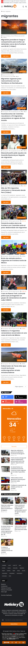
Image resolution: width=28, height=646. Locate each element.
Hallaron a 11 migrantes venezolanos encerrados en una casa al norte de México (14, 334)
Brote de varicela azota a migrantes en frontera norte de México (13, 262)
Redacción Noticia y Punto (8, 37)
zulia (10, 577)
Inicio (3, 13)
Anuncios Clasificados (6, 596)
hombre (3, 569)
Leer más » (6, 57)
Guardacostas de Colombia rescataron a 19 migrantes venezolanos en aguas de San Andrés (13, 118)
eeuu (20, 567)
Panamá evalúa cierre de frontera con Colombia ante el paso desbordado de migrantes (14, 227)
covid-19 (15, 567)
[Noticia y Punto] (10, 8)
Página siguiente (19, 388)
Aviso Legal (4, 593)
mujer (14, 572)
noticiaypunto (5, 113)
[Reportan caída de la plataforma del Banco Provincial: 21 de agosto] (5, 454)
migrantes (22, 569)
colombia (4, 567)
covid (9, 567)
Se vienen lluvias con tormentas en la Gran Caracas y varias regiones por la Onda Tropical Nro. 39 (13, 2)
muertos (8, 572)
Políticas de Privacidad (6, 591)
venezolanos (19, 575)
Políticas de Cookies (6, 589)
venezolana (4, 575)
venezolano (11, 575)
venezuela (4, 577)
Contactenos (16, 640)
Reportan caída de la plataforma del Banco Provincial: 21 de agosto (17, 453)
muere (3, 572)
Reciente (14, 448)
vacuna (23, 572)
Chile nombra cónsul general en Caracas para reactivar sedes (18, 481)
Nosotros (3, 586)
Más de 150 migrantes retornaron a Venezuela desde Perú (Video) (13, 192)
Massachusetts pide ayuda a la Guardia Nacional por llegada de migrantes (13, 157)
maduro (9, 569)
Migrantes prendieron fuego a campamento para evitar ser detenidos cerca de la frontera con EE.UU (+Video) (13, 44)
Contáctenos (4, 587)
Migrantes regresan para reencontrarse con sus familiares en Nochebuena (11, 82)
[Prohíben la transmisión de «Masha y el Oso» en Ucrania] (5, 489)
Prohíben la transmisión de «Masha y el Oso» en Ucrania (18, 488)
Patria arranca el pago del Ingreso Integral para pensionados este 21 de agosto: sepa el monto (18, 462)
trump (18, 572)
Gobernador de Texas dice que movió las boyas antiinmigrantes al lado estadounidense (13, 371)
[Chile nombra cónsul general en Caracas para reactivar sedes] (5, 482)
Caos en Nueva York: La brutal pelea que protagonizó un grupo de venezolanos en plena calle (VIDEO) (13, 298)
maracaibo (15, 569)
